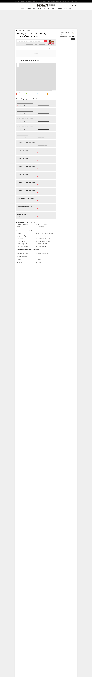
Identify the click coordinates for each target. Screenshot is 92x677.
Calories (39, 259)
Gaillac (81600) (41, 137)
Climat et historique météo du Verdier (46, 233)
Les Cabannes (42, 44)
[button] (18, 64)
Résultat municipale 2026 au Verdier (24, 252)
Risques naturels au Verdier (43, 235)
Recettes (30, 1)
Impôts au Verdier (21, 244)
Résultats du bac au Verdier (23, 253)
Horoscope (67, 1)
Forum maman (67, 8)
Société (56, 1)
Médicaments (40, 260)
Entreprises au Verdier (42, 243)
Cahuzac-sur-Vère (29, 44)
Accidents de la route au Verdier (44, 238)
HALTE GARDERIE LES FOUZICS (25, 103)
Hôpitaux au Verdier (42, 246)
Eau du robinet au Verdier (22, 236)
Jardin (37, 1)
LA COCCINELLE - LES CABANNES (26, 143)
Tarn (23, 30)
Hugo (72, 1)
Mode (19, 1)
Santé (52, 1)
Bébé (34, 8)
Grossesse (28, 8)
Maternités (19, 262)
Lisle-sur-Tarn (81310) (42, 224)
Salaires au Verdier (21, 241)
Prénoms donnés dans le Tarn (44, 241)
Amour (40, 1)
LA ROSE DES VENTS (22, 135)
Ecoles (18, 260)
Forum (75, 1)
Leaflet (54, 90)
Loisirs (63, 1)
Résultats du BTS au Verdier (43, 253)
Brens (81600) (41, 216)
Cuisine (25, 1)
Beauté (22, 1)
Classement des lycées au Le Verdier (24, 235)
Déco (34, 1)
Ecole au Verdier (20, 238)
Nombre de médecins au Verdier (44, 236)
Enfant (40, 8)
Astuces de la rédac (63, 36)
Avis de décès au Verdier (22, 243)
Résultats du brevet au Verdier (44, 252)
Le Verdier (19, 233)
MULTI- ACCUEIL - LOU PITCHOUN (26, 198)
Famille (48, 1)
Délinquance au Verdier (43, 240)
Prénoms (60, 8)
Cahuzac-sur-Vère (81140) (43, 105)
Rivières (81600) (41, 226)
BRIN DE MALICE (21, 215)
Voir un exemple (72, 34)
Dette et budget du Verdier (22, 246)
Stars (59, 1)
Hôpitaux (39, 262)
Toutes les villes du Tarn (43, 227)
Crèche (19, 30)
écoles (53, 8)
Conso (22, 8)
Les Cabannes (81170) (42, 145)
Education (46, 8)
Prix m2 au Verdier (41, 244)
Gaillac (36, 44)
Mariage (44, 1)
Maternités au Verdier (21, 240)
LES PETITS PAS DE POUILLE (24, 206)
